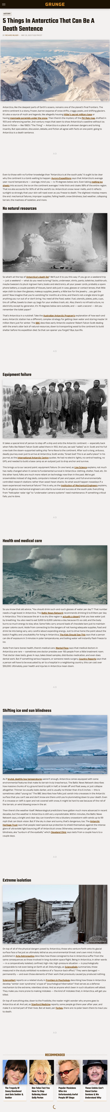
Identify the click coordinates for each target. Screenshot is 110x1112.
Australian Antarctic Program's (59, 315)
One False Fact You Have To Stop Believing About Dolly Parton (41, 1092)
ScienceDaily (71, 966)
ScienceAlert (9, 980)
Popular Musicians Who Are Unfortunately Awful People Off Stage (68, 1092)
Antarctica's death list (37, 277)
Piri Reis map (88, 118)
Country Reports (87, 658)
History (7, 13)
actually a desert (71, 616)
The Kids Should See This (72, 634)
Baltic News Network (52, 613)
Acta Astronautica (25, 956)
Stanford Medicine (40, 1004)
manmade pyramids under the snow (28, 118)
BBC (38, 322)
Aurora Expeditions (61, 178)
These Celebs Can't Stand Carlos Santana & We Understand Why (94, 1092)
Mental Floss (62, 648)
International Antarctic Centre (33, 457)
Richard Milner (11, 35)
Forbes (59, 1008)
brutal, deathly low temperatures (25, 779)
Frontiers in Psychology (58, 980)
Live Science (80, 467)
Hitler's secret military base (78, 114)
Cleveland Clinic (58, 832)
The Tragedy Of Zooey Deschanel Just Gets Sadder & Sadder (14, 1092)
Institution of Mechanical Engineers (79, 485)
